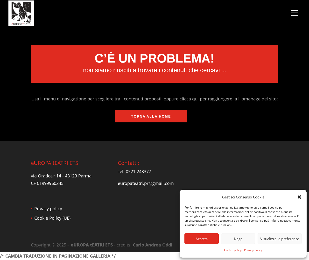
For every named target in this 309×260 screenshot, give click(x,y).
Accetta (202, 238)
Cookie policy (233, 250)
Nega (238, 238)
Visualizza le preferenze (279, 238)
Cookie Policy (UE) (52, 218)
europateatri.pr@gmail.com (146, 183)
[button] (299, 197)
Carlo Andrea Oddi (152, 245)
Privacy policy (253, 250)
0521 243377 (138, 171)
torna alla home (151, 116)
